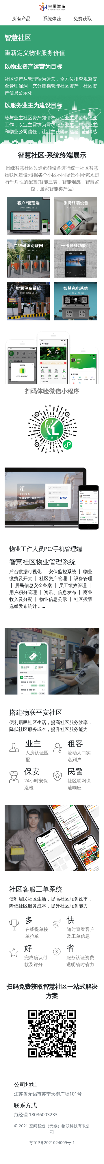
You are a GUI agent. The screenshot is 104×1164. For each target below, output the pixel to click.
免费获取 (82, 18)
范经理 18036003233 (35, 1114)
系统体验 (52, 18)
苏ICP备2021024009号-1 (52, 1142)
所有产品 (21, 18)
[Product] (52, 7)
